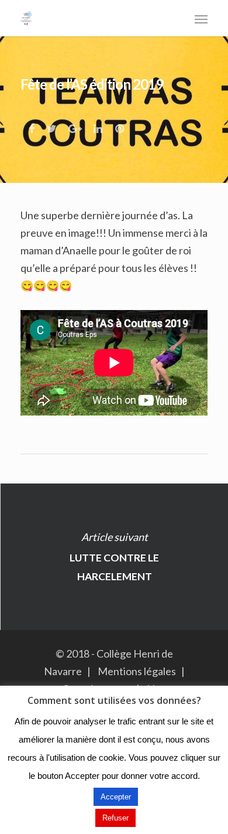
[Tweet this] (52, 125)
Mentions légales (136, 671)
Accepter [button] (116, 796)
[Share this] (32, 125)
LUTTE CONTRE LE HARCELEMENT (114, 557)
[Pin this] (121, 125)
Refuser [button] (115, 817)
